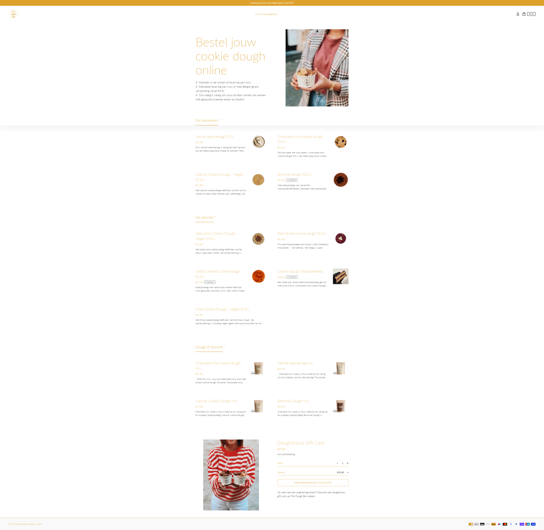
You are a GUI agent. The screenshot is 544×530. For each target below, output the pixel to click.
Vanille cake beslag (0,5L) (215, 136)
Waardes (281, 472)
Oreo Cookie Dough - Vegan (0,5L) (222, 309)
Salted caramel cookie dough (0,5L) (218, 274)
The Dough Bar (20, 524)
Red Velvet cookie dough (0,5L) (302, 233)
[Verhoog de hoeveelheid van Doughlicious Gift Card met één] (349, 463)
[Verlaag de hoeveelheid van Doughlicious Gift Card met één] (336, 463)
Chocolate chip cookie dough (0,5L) (300, 139)
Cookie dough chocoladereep (300, 271)
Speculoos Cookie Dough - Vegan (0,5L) (216, 236)
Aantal (280, 463)
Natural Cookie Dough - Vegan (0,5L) (219, 177)
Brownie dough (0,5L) (294, 174)
